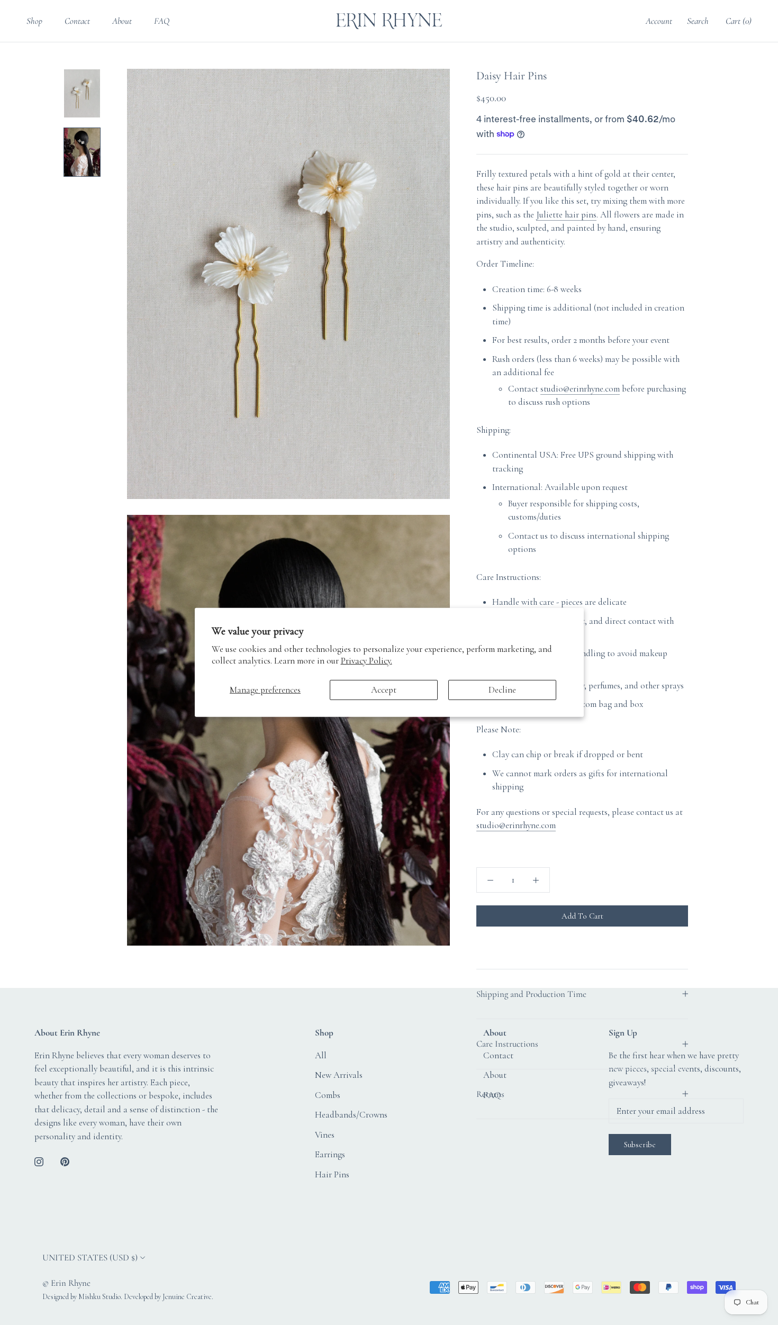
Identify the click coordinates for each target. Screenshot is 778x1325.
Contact (77, 20)
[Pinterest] (64, 1160)
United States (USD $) (90, 1257)
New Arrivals (339, 1075)
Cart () (739, 20)
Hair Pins (332, 1174)
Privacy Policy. (366, 660)
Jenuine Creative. (187, 1296)
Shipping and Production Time (531, 994)
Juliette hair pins (566, 214)
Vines (324, 1134)
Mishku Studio (99, 1296)
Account (659, 20)
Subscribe (640, 1144)
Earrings (330, 1154)
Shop (34, 20)
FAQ (161, 20)
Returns (490, 1094)
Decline (502, 689)
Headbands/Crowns (351, 1114)
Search (698, 20)
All (321, 1055)
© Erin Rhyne (66, 1282)
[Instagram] (38, 1160)
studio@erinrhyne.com (580, 388)
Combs (327, 1095)
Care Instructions (507, 1043)
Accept (383, 689)
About (122, 20)
